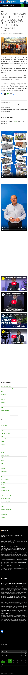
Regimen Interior (5, 503)
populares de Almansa (7, 5)
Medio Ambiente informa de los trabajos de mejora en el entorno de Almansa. (14, 109)
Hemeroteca (3, 471)
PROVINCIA (5, 530)
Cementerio (3, 438)
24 (2, 662)
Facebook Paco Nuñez (6, 386)
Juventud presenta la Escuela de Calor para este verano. (13, 103)
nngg (2, 391)
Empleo (2, 11)
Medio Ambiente (5, 476)
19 (10, 660)
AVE (2, 436)
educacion (3, 449)
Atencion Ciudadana (5, 433)
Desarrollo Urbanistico (6, 447)
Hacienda (3, 468)
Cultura (2, 441)
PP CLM (3, 399)
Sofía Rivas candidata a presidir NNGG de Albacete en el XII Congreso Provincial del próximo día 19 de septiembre (14, 535)
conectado (14, 121)
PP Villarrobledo (5, 410)
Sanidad (2, 506)
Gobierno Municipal (5, 466)
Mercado (3, 482)
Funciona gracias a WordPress (7, 673)
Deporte (3, 444)
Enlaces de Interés (5, 455)
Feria (2, 457)
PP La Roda (3, 405)
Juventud (3, 474)
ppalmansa (10, 33)
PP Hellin (3, 402)
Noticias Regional (5, 490)
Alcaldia (3, 428)
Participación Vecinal (6, 495)
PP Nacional (3, 407)
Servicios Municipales (6, 512)
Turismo (3, 517)
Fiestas (2, 460)
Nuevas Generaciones (6, 493)
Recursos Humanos (5, 501)
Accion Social (4, 425)
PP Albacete (3, 394)
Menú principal (26, 5)
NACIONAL (4, 578)
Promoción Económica (6, 498)
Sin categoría (4, 514)
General (2, 463)
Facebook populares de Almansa (8, 388)
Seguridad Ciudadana (6, 509)
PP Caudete (3, 397)
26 (10, 662)
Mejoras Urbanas (5, 479)
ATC (2, 430)
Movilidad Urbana (5, 484)
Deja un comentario (18, 33)
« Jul (2, 666)
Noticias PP (3, 487)
